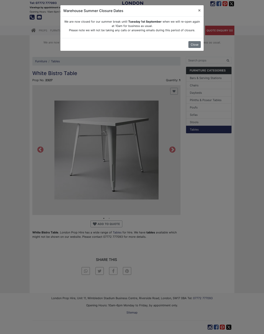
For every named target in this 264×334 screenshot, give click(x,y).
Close (194, 44)
